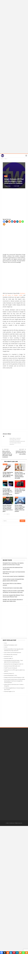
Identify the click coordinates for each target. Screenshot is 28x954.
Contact (5, 647)
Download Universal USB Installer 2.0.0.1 (12, 666)
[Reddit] (9, 221)
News (6, 176)
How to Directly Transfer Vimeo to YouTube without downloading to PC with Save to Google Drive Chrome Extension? (14, 681)
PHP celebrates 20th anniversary (10, 654)
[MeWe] (17, 221)
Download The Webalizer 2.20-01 (10, 645)
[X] (7, 221)
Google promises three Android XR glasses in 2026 (14, 677)
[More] (4, 224)
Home (5, 643)
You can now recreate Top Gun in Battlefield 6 (13, 576)
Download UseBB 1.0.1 (8, 658)
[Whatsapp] (22, 221)
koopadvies (17, 480)
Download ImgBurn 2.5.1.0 (9, 691)
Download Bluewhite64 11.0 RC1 (10, 675)
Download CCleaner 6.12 (9, 673)
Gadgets (5, 464)
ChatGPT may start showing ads (10, 668)
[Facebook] (4, 221)
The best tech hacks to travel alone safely (12, 588)
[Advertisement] (14, 14)
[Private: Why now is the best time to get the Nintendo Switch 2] (20, 484)
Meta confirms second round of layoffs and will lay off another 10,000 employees (7, 454)
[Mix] (20, 221)
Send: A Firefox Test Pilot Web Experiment (12, 652)
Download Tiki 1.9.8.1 (8, 656)
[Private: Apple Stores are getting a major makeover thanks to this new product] (20, 500)
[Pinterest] (15, 221)
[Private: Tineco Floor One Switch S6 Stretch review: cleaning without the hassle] (20, 467)
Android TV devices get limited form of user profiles (21, 452)
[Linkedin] (12, 221)
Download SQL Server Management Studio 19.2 (13, 664)
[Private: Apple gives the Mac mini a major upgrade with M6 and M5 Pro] (8, 467)
